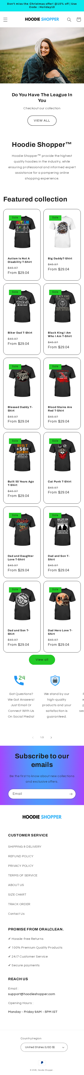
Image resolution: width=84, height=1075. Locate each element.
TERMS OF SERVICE (23, 875)
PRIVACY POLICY (21, 865)
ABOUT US (16, 885)
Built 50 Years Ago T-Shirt (21, 483)
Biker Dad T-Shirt (20, 332)
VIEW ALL (42, 120)
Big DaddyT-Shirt (60, 258)
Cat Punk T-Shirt (60, 481)
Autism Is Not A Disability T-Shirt (20, 260)
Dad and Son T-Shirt (58, 557)
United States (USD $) (40, 1047)
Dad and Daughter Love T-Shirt (21, 557)
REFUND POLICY (20, 856)
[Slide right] (51, 737)
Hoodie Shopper (45, 1070)
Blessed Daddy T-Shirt (20, 409)
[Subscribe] (71, 794)
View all (42, 659)
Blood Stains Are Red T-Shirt (60, 409)
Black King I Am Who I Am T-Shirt (60, 334)
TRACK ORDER (19, 904)
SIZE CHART (17, 894)
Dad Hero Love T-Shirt (60, 632)
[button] (5, 19)
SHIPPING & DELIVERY (25, 846)
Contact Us (16, 913)
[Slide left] (32, 737)
